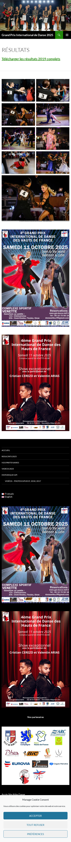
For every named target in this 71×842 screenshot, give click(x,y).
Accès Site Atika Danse (13, 794)
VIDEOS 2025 (8, 468)
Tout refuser (35, 824)
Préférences (35, 834)
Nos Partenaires (10, 462)
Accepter (35, 815)
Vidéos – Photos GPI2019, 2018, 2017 (23, 481)
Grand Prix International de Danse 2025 (27, 35)
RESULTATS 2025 (9, 456)
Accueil (6, 450)
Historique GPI (9, 475)
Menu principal (67, 35)
